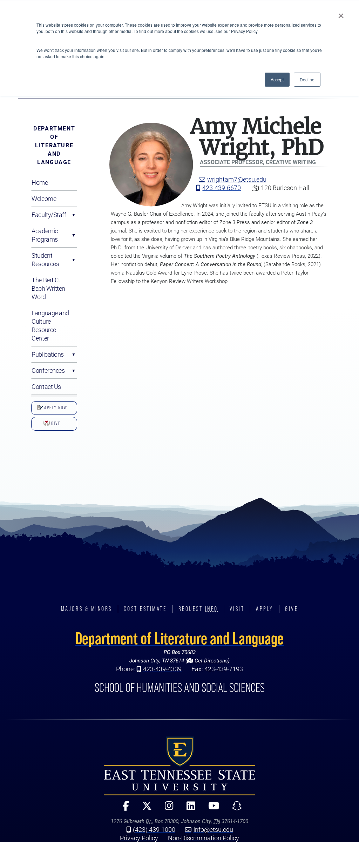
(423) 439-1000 (154, 829)
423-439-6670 (221, 187)
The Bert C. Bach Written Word (48, 288)
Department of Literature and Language (54, 145)
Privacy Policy (139, 838)
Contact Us (46, 386)
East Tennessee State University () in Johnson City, (179, 765)
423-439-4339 (162, 669)
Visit (237, 608)
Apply (264, 608)
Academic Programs (44, 235)
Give (55, 423)
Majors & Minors (86, 608)
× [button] (341, 13)
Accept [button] (277, 79)
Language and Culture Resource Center (50, 325)
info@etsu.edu (213, 829)
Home (40, 182)
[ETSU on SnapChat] (234, 809)
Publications (48, 354)
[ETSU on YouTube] (211, 809)
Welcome (44, 198)
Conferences (48, 370)
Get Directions (210, 660)
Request (198, 608)
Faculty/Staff (49, 214)
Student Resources (45, 259)
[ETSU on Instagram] (166, 809)
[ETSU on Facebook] (123, 809)
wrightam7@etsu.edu (236, 179)
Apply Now (55, 407)
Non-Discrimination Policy (203, 838)
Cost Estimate (145, 608)
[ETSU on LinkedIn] (188, 809)
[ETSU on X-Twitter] (144, 809)
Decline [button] (307, 79)
